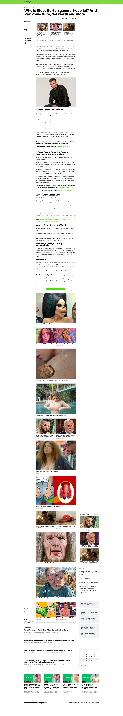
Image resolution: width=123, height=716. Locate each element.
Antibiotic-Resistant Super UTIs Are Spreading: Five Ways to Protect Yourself (87, 578)
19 (86, 658)
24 (80, 660)
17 (80, 658)
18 (83, 658)
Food (66, 1)
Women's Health (28, 681)
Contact (97, 702)
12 (86, 656)
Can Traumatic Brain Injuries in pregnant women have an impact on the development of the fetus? (28, 619)
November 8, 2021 (62, 146)
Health (45, 1)
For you (69, 1)
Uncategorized (29, 8)
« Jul (80, 667)
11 (83, 656)
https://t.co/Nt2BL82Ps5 (66, 187)
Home (38, 1)
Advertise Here (76, 1)
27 (89, 660)
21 (91, 658)
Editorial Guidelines (73, 702)
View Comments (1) (56, 288)
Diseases (51, 1)
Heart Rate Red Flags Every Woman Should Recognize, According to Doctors (88, 573)
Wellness (41, 1)
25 (83, 660)
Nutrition (62, 1)
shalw (25, 29)
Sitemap (92, 702)
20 (89, 658)
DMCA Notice (80, 702)
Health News (56, 1)
